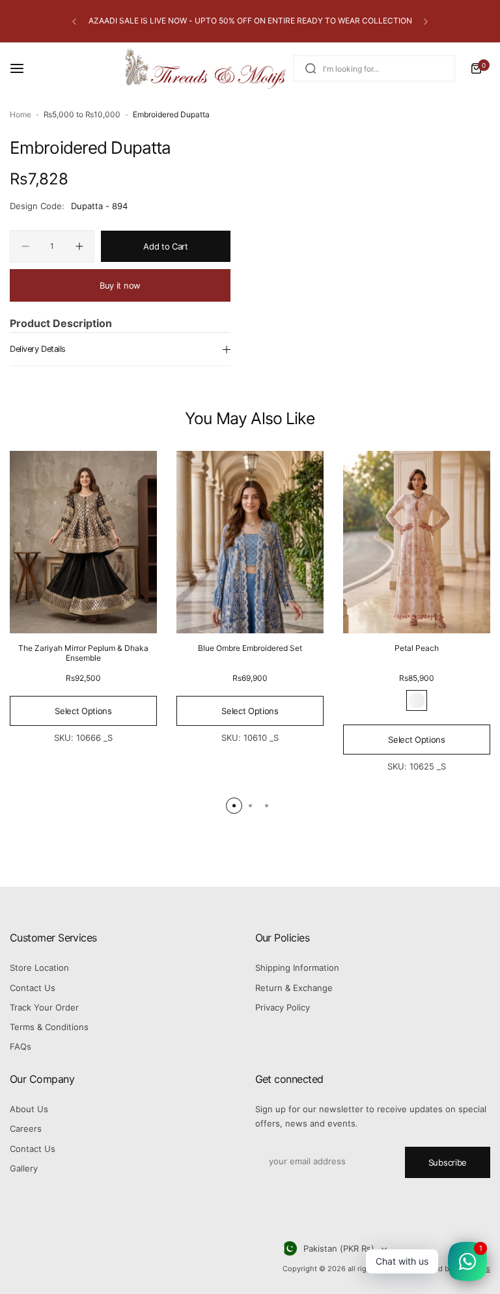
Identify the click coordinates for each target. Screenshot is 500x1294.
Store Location (39, 967)
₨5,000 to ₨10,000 (82, 114)
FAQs (20, 1046)
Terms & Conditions (49, 1027)
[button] (74, 21)
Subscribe (447, 1162)
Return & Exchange (294, 988)
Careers (26, 1128)
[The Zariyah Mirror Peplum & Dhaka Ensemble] (83, 542)
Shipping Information (297, 967)
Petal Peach (417, 648)
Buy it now (120, 285)
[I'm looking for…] (310, 68)
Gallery (24, 1168)
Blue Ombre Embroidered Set (250, 648)
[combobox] (374, 68)
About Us (29, 1109)
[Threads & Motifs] (205, 68)
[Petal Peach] (416, 542)
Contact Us (32, 988)
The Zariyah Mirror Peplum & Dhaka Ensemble (83, 653)
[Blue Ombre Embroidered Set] (250, 542)
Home (20, 114)
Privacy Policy (282, 1007)
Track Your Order (44, 1007)
